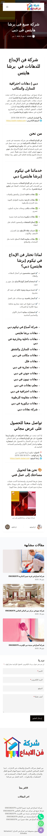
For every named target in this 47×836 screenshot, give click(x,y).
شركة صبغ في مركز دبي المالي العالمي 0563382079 (24, 611)
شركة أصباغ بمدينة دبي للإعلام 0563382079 (23, 816)
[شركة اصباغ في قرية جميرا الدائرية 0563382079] (23, 561)
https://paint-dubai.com (16, 120)
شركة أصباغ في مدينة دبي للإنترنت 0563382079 (26, 645)
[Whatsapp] (41, 823)
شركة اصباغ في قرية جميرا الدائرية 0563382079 (26, 576)
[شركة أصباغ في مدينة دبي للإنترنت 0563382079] (23, 630)
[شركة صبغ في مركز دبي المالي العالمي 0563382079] (23, 595)
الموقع (40, 688)
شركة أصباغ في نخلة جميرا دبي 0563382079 (23, 819)
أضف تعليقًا (38, 697)
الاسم (40, 671)
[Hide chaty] (41, 830)
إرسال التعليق (37, 718)
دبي (13, 36)
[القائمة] (7, 7)
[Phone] (41, 817)
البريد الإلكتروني (36, 680)
